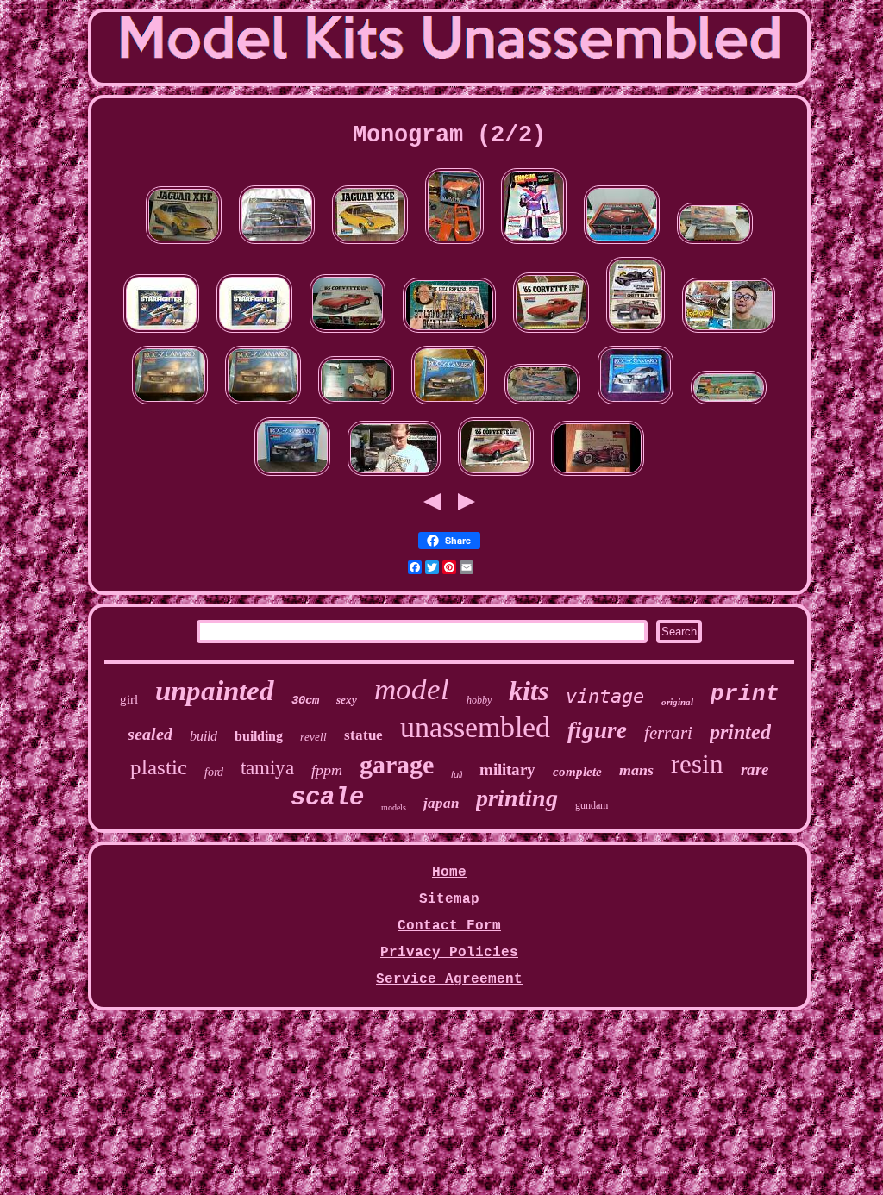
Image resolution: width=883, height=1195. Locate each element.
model (411, 689)
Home (449, 872)
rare (754, 769)
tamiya (267, 768)
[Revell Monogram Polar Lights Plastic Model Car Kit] (394, 477)
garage (397, 764)
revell (313, 736)
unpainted (214, 690)
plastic (158, 767)
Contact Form (449, 926)
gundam (591, 805)
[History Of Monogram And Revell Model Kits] (729, 333)
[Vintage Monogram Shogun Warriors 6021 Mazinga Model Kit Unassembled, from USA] (534, 245)
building (259, 736)
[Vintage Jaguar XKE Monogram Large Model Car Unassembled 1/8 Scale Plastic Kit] (183, 245)
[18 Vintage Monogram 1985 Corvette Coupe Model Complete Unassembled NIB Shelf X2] (621, 245)
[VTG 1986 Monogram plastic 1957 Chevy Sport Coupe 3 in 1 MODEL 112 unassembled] (277, 245)
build (203, 736)
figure (597, 730)
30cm (305, 700)
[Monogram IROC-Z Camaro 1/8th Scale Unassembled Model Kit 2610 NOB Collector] (170, 405)
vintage (605, 696)
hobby (479, 700)
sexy (346, 699)
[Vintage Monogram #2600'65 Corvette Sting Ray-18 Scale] (347, 333)
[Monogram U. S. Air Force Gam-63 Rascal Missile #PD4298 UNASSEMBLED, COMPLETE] (728, 405)
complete (577, 772)
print (745, 694)
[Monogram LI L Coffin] (597, 477)
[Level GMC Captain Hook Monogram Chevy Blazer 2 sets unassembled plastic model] (635, 333)
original (677, 702)
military (507, 769)
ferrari (668, 733)
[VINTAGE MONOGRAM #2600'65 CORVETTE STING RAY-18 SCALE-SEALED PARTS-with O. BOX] (551, 333)
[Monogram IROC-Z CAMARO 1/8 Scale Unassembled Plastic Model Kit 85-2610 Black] (292, 477)
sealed (150, 733)
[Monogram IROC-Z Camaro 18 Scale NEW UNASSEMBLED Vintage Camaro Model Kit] (635, 405)
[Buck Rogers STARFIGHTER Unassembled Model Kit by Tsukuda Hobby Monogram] (161, 333)
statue (363, 735)
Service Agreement (449, 979)
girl (129, 699)
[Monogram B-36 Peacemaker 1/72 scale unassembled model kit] (542, 405)
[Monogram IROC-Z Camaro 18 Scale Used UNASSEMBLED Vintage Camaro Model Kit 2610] (449, 405)
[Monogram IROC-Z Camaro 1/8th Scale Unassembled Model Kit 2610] (263, 405)
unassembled (475, 727)
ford (213, 772)
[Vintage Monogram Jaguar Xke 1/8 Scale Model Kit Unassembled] (370, 245)
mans (636, 770)
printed (740, 732)
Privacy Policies (449, 952)
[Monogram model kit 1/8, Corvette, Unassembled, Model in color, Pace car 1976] (454, 245)
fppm (326, 770)
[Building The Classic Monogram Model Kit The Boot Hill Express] (449, 333)
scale (327, 798)
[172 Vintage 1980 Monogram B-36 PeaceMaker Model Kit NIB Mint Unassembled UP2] (715, 245)
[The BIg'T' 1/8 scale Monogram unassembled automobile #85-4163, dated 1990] (356, 405)
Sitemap (449, 899)
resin (697, 763)
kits (528, 690)
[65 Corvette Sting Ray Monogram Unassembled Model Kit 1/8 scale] (496, 477)
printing (517, 798)
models (393, 807)
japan (441, 803)
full (456, 774)
